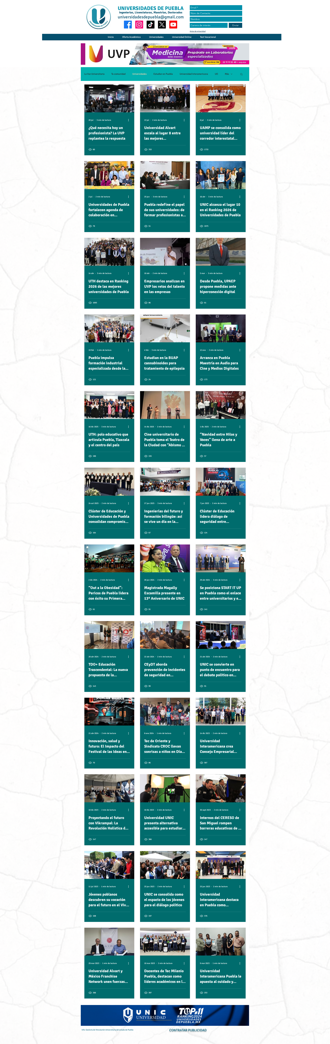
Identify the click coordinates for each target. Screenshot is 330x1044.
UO (216, 73)
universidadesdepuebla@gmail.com (151, 17)
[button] (241, 74)
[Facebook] (128, 25)
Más (227, 73)
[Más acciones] (130, 120)
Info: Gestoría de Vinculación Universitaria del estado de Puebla (107, 1030)
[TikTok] (151, 25)
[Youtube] (173, 25)
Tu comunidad (118, 73)
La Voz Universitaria (94, 73)
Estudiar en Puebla (163, 73)
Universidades (139, 73)
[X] (162, 25)
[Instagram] (139, 25)
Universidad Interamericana (194, 73)
